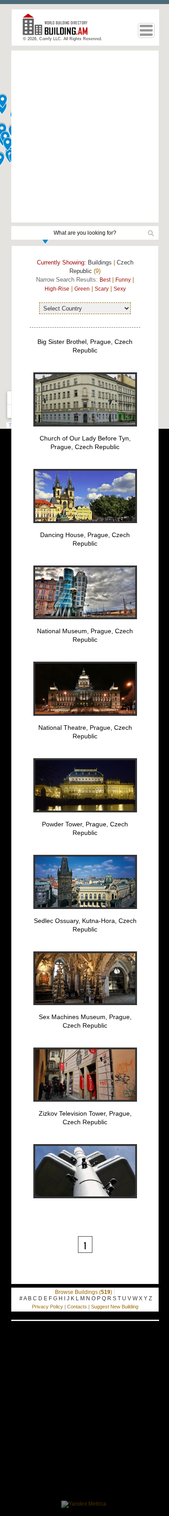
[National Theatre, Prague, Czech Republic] (85, 817)
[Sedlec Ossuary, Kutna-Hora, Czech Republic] (85, 1010)
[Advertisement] (84, 136)
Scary (102, 289)
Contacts (77, 1306)
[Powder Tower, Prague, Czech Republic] (85, 914)
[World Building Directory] (59, 28)
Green (82, 289)
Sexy (120, 289)
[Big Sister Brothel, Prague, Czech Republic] (85, 431)
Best (105, 280)
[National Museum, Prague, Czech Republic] (85, 721)
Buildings (100, 262)
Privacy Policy (47, 1306)
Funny (123, 280)
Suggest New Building (114, 1306)
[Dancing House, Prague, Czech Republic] (85, 624)
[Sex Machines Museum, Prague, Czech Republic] (85, 1106)
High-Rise (57, 289)
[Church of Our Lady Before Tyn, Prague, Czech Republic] (85, 528)
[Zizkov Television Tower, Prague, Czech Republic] (85, 1203)
